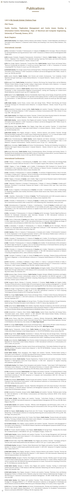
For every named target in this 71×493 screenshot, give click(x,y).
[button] (1, 2)
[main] (35, 9)
